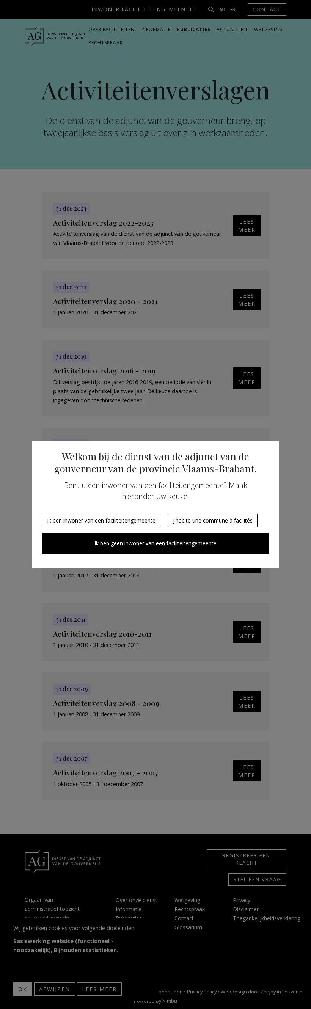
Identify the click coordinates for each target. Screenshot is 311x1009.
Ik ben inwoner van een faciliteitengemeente (101, 520)
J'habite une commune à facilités (213, 520)
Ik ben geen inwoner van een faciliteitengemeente (155, 543)
